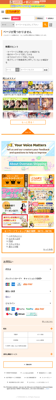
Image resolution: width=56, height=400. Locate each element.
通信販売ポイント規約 (45, 373)
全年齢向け (6, 18)
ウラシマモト (14, 243)
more (47, 389)
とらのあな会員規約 (28, 373)
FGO (11, 241)
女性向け (51, 18)
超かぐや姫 (13, 246)
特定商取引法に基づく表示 (16, 382)
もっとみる (48, 249)
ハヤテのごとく (15, 235)
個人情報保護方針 (31, 377)
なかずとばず (14, 238)
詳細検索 (50, 25)
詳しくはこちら (47, 321)
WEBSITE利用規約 (11, 373)
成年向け (16, 18)
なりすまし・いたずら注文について (39, 382)
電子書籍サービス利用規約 (13, 377)
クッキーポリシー (47, 377)
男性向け (40, 18)
